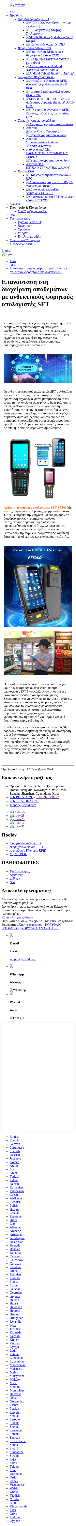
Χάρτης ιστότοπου (30, 924)
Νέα (12, 264)
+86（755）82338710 (24, 801)
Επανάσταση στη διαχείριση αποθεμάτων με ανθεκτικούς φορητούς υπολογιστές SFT (38, 270)
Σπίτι (13, 261)
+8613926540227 (47, 797)
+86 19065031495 (21, 797)
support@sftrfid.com (23, 805)
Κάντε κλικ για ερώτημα (17, 917)
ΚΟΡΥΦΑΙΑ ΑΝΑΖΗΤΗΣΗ (40, 928)
